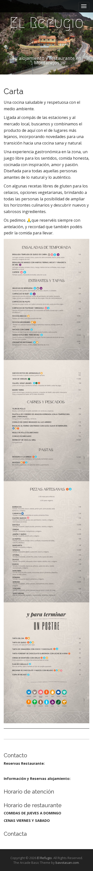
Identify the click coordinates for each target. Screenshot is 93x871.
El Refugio (46, 23)
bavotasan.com (67, 862)
